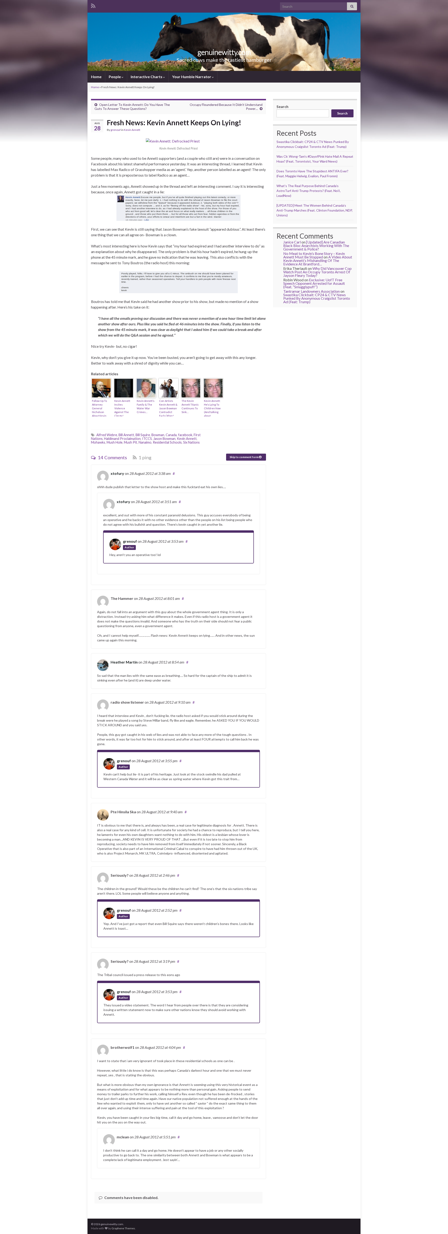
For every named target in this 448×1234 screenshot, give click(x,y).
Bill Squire (143, 435)
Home (96, 76)
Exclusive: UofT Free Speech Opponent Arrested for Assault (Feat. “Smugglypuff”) (314, 283)
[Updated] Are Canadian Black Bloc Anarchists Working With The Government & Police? (316, 245)
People (115, 76)
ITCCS (147, 439)
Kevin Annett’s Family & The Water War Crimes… (145, 406)
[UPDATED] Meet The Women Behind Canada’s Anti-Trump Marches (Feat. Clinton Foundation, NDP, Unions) (314, 210)
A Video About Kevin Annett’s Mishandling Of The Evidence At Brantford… (317, 260)
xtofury (117, 473)
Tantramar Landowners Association (311, 291)
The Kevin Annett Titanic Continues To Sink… (190, 406)
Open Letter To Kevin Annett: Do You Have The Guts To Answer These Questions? (132, 107)
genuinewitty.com (224, 52)
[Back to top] (437, 1223)
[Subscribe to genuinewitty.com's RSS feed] (93, 5)
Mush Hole (114, 442)
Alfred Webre (106, 435)
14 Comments (112, 457)
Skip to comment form (244, 457)
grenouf (116, 130)
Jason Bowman (164, 439)
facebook (185, 435)
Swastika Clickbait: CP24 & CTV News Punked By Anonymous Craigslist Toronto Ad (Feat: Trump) (316, 298)
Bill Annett (126, 435)
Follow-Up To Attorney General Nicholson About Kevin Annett (99, 408)
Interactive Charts (147, 76)
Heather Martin (124, 662)
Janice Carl (292, 242)
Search (282, 106)
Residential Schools (167, 442)
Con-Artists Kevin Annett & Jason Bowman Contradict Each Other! (168, 408)
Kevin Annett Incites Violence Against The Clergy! (122, 408)
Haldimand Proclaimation (122, 439)
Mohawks (98, 442)
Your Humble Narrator (192, 76)
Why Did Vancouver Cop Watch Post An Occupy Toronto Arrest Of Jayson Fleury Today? (317, 272)
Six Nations (191, 442)
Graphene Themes (123, 1228)
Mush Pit (130, 442)
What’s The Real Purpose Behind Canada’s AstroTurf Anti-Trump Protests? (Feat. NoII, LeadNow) (308, 191)
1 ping (144, 457)
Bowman (157, 435)
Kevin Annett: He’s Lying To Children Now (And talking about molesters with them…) (213, 408)
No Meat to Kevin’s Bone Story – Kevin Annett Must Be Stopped (314, 255)
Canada (171, 435)
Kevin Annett (132, 130)
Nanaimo (145, 442)
